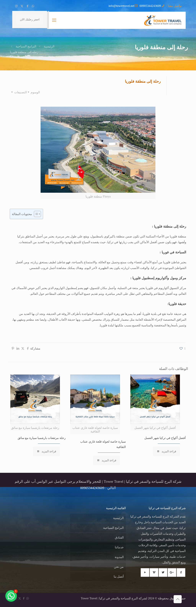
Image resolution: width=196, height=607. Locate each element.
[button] (11, 596)
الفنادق (119, 537)
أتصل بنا (119, 576)
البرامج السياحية (26, 46)
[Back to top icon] (178, 599)
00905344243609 (150, 5)
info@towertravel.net (121, 5)
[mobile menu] (54, 20)
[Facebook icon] (27, 6)
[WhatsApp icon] (33, 6)
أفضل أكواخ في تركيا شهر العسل (165, 438)
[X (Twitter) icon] (21, 6)
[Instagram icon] (16, 6)
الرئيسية (49, 46)
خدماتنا (119, 547)
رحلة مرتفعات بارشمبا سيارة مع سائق (42, 438)
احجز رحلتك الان (29, 19)
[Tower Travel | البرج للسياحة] (163, 20)
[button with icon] (181, 572)
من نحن (119, 566)
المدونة (119, 557)
